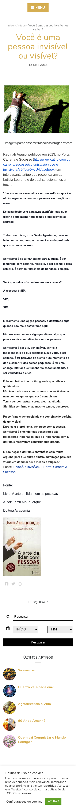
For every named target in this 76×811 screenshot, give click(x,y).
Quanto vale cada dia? (36, 687)
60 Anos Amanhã (31, 720)
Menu (40, 7)
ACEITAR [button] (53, 801)
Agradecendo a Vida (34, 704)
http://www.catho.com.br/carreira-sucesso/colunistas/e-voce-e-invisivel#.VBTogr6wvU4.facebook (36, 164)
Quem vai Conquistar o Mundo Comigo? (42, 739)
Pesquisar (38, 642)
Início (11, 26)
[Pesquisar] (8, 616)
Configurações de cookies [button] (24, 801)
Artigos (21, 26)
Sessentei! (26, 670)
